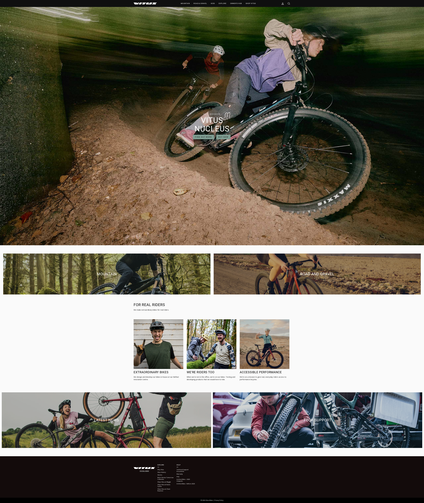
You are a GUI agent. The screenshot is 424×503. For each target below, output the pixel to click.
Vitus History (161, 472)
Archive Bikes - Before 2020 (186, 484)
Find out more (203, 137)
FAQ (178, 477)
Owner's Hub (236, 3)
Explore (222, 3)
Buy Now (223, 137)
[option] (212, 126)
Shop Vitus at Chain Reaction (163, 490)
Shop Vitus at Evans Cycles (163, 485)
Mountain (185, 3)
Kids (213, 3)
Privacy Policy (218, 500)
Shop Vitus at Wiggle (164, 482)
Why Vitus (160, 470)
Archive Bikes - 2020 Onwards (183, 480)
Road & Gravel (200, 3)
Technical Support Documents (182, 470)
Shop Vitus (251, 3)
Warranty (180, 474)
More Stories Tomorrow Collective (165, 478)
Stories (159, 475)
